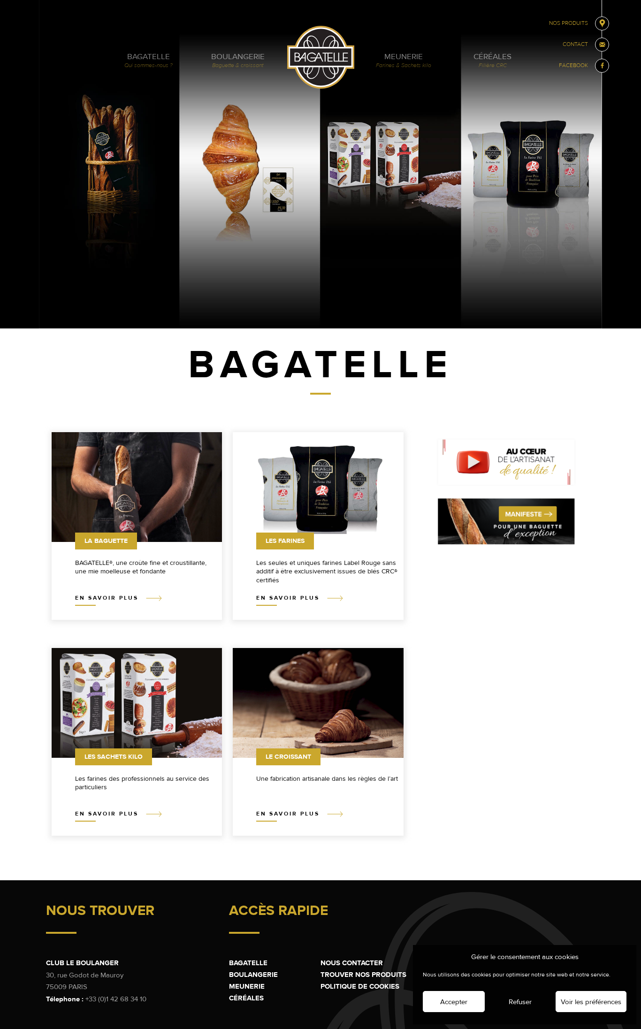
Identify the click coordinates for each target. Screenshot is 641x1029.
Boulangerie (238, 60)
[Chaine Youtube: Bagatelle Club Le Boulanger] (506, 484)
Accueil (320, 57)
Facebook (573, 65)
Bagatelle (148, 60)
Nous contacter (351, 963)
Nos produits (568, 23)
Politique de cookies (359, 986)
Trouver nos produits (363, 974)
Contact (575, 44)
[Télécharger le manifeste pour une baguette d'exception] (506, 544)
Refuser (520, 1002)
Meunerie (403, 60)
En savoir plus (108, 598)
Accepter (453, 1002)
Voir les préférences (591, 1002)
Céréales (492, 60)
